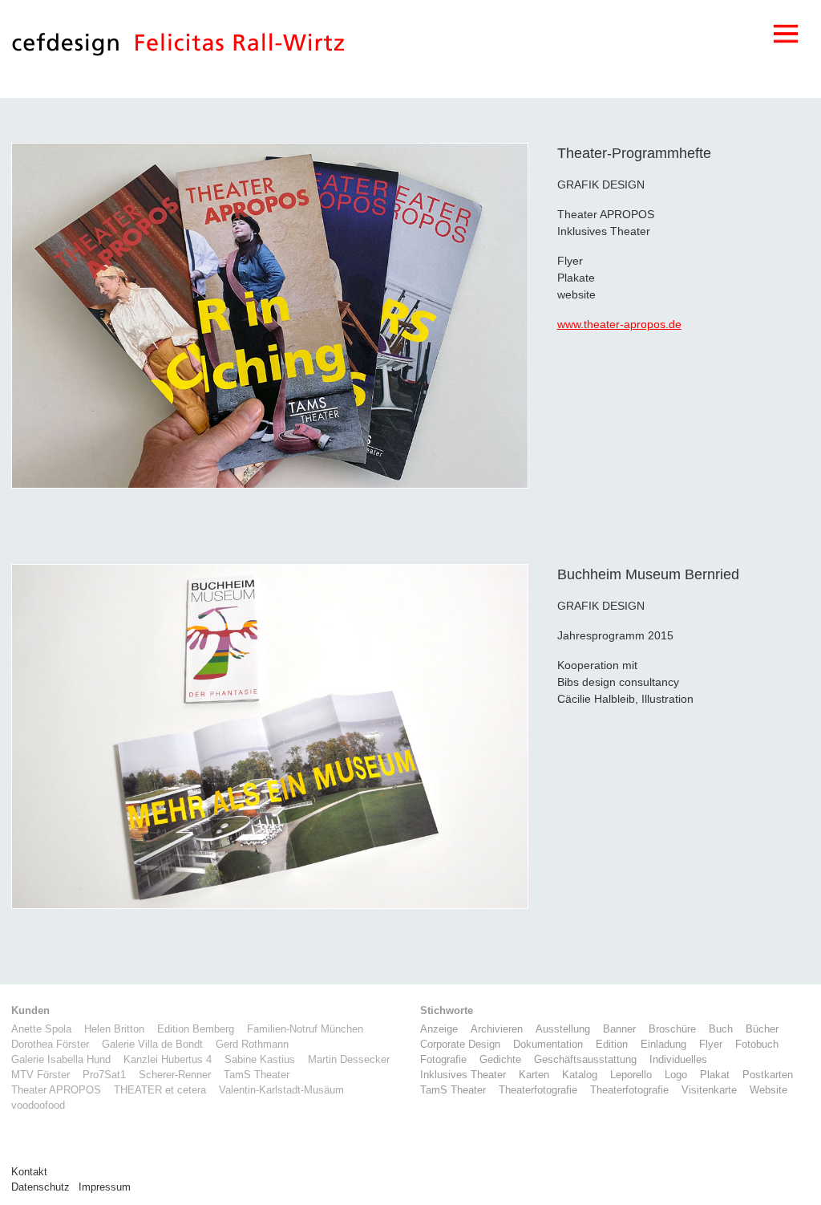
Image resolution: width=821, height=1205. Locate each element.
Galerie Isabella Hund (61, 1059)
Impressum (105, 1187)
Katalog (579, 1075)
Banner (619, 1029)
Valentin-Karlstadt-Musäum (281, 1090)
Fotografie (443, 1059)
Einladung (663, 1044)
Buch (721, 1029)
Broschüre (672, 1029)
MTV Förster (40, 1075)
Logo (676, 1075)
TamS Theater (256, 1075)
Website (768, 1090)
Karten (534, 1075)
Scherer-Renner (175, 1075)
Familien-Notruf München (305, 1029)
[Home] (65, 48)
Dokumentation (548, 1044)
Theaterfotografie (538, 1090)
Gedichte (500, 1059)
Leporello (631, 1075)
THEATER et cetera (160, 1090)
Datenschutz (40, 1187)
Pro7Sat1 (104, 1075)
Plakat (715, 1075)
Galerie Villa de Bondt (152, 1044)
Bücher (762, 1029)
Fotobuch (757, 1044)
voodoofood (38, 1105)
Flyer (710, 1044)
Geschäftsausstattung (585, 1059)
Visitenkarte (709, 1090)
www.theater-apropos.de (619, 324)
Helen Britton (114, 1029)
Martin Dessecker (349, 1059)
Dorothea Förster (50, 1044)
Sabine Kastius (259, 1059)
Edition (612, 1044)
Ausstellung (563, 1029)
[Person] (240, 48)
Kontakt (29, 1172)
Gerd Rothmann (252, 1044)
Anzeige (439, 1029)
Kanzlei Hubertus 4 (167, 1059)
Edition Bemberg (195, 1029)
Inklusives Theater (463, 1075)
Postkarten (767, 1075)
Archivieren (497, 1029)
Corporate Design (460, 1044)
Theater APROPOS (56, 1090)
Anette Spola (41, 1029)
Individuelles (678, 1059)
